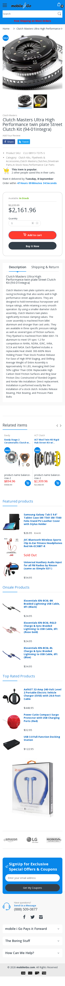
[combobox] (32, 13)
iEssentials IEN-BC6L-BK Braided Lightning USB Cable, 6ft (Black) (42, 603)
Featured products (18, 501)
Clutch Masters (10, 115)
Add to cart (35, 235)
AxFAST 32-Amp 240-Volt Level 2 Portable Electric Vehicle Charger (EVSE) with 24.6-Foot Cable (42, 694)
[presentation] (57, 425)
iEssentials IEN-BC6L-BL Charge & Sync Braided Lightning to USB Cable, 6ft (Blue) (41, 652)
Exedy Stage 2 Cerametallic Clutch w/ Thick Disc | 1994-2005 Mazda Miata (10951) (16, 441)
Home (6, 28)
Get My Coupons (32, 887)
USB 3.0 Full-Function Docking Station (42, 738)
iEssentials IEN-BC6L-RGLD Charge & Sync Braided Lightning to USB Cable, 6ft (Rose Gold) (41, 627)
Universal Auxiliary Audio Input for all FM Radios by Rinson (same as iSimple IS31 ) (43, 565)
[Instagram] (41, 918)
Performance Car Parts (41, 164)
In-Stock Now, (21, 164)
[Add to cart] (28, 483)
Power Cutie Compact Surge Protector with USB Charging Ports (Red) (42, 717)
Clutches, (43, 161)
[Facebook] (24, 918)
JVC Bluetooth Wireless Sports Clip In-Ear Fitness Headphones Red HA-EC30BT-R (43, 543)
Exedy (7, 435)
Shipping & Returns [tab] (45, 267)
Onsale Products (16, 587)
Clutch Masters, (29, 161)
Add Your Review (11, 135)
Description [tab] (17, 267)
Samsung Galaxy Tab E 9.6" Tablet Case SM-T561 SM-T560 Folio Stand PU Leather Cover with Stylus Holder (42, 519)
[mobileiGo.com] (21, 5)
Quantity (13, 218)
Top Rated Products (19, 676)
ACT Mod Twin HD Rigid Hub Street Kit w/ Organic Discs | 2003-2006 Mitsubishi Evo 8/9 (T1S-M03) (46, 441)
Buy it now (32, 246)
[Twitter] (33, 918)
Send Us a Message (25, 905)
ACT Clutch (39, 435)
